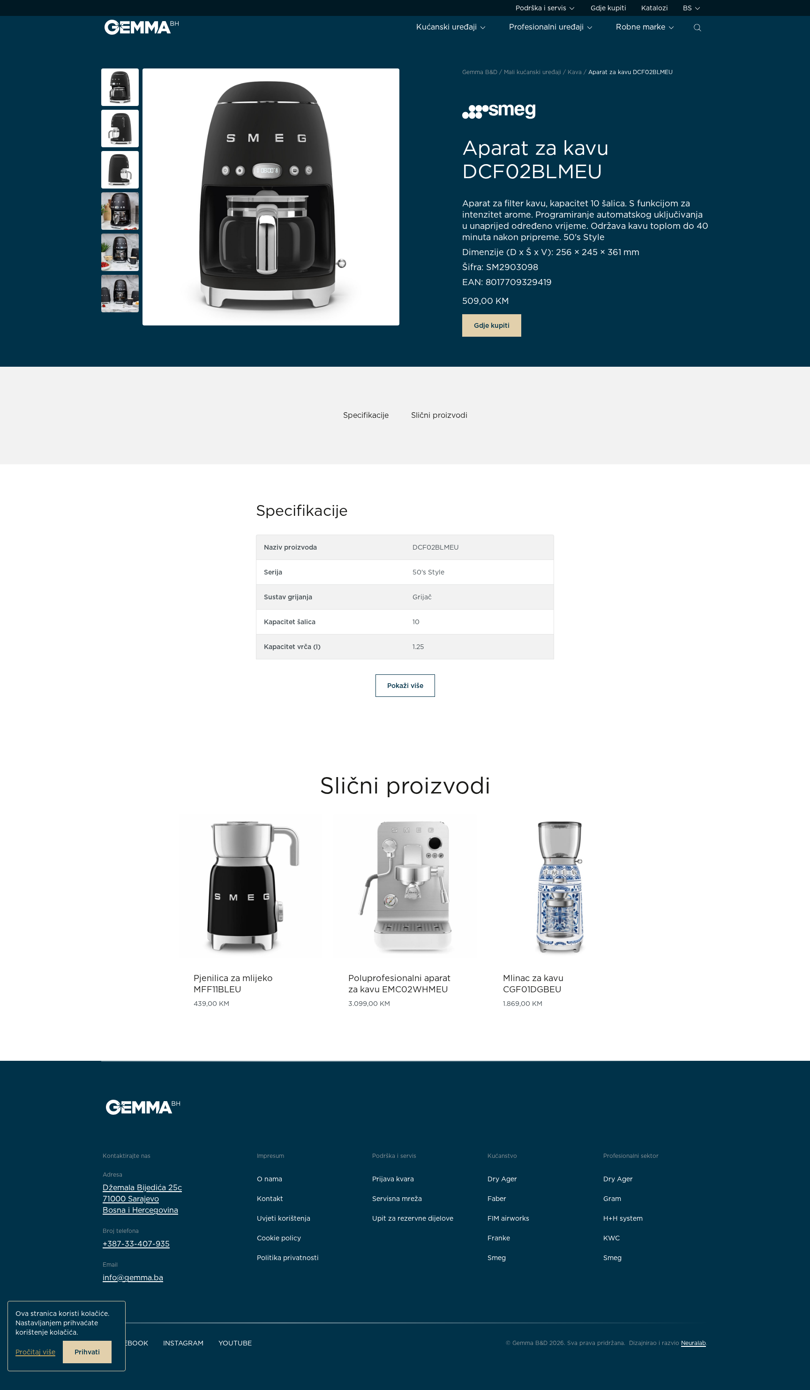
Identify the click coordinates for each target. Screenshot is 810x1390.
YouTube (235, 1343)
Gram (612, 1198)
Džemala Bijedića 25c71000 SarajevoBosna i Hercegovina (142, 1199)
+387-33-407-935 (136, 1243)
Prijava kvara (393, 1179)
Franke (499, 1238)
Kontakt (270, 1198)
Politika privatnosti (288, 1258)
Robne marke (642, 27)
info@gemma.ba (133, 1277)
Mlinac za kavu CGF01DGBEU (533, 983)
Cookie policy (279, 1238)
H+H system (623, 1218)
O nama (269, 1179)
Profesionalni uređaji (547, 27)
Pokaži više (405, 685)
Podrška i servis (542, 8)
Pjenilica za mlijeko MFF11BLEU (233, 983)
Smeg (497, 1258)
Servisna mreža (397, 1198)
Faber (497, 1198)
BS (688, 8)
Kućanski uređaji (447, 27)
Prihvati (87, 1352)
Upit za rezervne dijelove (412, 1218)
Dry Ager (502, 1179)
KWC (611, 1238)
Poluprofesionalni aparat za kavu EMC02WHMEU (399, 983)
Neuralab (693, 1342)
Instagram (183, 1343)
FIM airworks (508, 1218)
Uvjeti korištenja (283, 1218)
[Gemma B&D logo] (141, 27)
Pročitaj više (35, 1352)
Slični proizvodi (439, 415)
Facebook (129, 1343)
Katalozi (654, 8)
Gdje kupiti (608, 8)
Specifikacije (366, 415)
